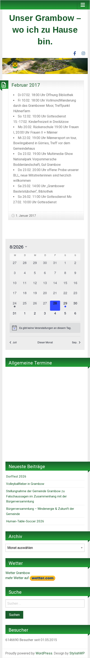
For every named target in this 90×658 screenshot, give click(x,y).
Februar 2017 (26, 85)
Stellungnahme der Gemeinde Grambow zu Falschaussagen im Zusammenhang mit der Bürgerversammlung (36, 496)
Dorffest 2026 (16, 476)
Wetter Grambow (17, 573)
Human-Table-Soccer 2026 (25, 521)
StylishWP (77, 653)
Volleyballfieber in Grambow (25, 484)
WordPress (44, 653)
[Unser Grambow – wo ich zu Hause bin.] (45, 66)
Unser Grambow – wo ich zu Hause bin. (45, 29)
